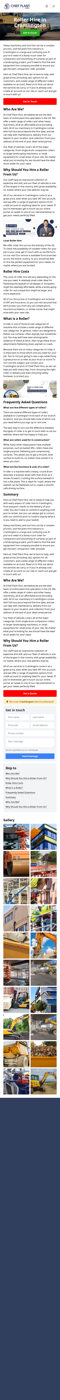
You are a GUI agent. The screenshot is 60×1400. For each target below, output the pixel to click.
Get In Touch (30, 101)
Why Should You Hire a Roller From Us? (26, 778)
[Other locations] (47, 6)
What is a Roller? (14, 787)
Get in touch (30, 32)
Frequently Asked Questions (20, 792)
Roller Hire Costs (14, 783)
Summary (11, 797)
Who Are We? (13, 773)
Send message (30, 756)
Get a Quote (30, 693)
